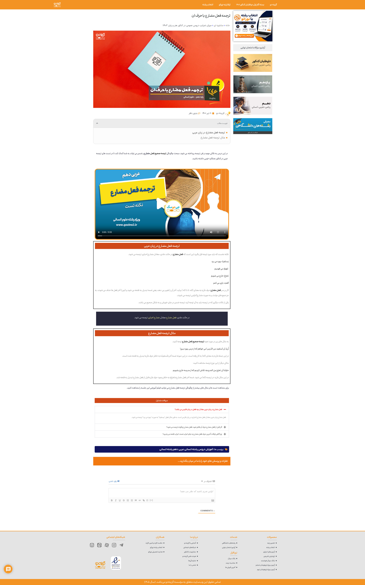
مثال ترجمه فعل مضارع (213, 137)
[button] (97, 123)
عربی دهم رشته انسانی (171, 449)
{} (147, 500)
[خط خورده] (124, 500)
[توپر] (112, 500)
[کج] (116, 500)
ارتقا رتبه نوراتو (224, 4)
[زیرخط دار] (120, 500)
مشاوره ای (218, 25)
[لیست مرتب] (128, 500)
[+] (151, 500)
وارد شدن (113, 481)
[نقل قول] (136, 500)
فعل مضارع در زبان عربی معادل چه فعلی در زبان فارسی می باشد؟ (198, 409)
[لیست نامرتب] (132, 500)
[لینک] (144, 500)
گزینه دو (273, 4)
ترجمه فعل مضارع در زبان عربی (208, 132)
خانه (228, 25)
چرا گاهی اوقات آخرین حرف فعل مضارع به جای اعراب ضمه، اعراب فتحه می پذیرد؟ (192, 434)
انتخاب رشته (207, 4)
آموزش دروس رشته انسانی (198, 449)
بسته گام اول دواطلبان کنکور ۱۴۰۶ (250, 4)
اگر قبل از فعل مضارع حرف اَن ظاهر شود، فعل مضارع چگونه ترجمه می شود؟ (194, 427)
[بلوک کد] (140, 500)
